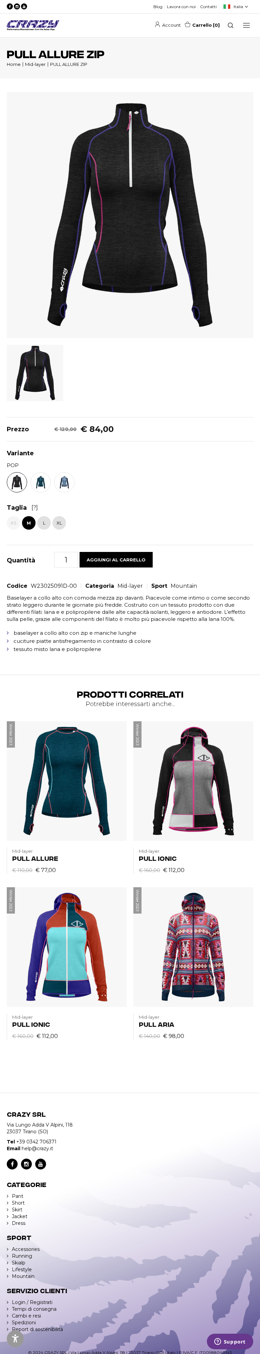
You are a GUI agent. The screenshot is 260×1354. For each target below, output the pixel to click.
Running (22, 1256)
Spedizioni (24, 1323)
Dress (18, 1223)
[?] (34, 507)
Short (18, 1203)
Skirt (17, 1210)
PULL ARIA (156, 1023)
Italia (238, 6)
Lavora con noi (181, 6)
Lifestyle (22, 1269)
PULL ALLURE (35, 858)
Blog (157, 6)
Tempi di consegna (34, 1309)
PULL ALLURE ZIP (68, 64)
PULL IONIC (158, 858)
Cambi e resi (26, 1316)
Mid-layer (35, 64)
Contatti (208, 6)
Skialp (18, 1263)
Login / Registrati (32, 1302)
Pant (17, 1196)
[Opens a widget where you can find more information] (230, 1342)
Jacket (19, 1216)
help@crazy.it (37, 1148)
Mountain (184, 586)
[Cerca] (230, 25)
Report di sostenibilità (37, 1329)
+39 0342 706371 (36, 1142)
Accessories (26, 1249)
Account (171, 25)
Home (14, 64)
